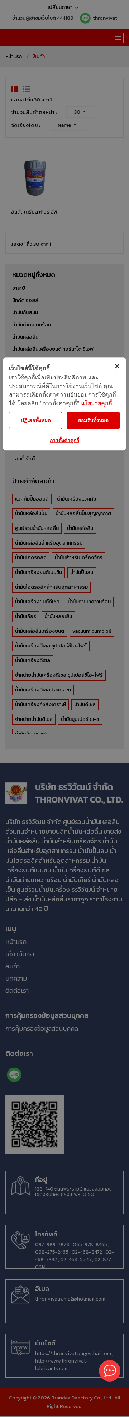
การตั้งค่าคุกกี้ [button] (64, 440)
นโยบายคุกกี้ (96, 403)
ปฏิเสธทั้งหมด (36, 420)
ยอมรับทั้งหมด (93, 420)
